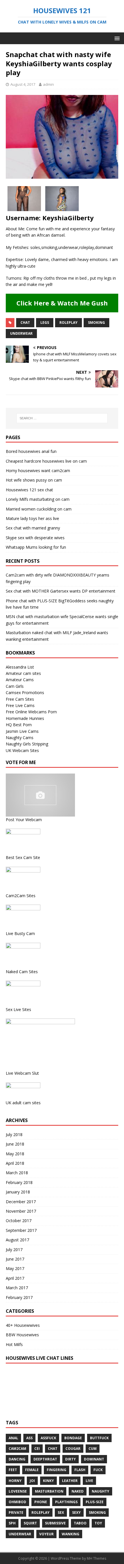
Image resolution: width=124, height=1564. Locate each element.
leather (70, 1480)
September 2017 (21, 1230)
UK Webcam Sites (22, 750)
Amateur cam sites (23, 673)
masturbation (49, 1491)
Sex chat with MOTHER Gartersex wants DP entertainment (60, 591)
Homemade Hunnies (25, 718)
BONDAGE (73, 1438)
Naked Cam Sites (22, 971)
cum (93, 1448)
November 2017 (21, 1211)
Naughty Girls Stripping (27, 744)
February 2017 (19, 1297)
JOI (32, 1480)
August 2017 (17, 1239)
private (16, 1512)
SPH (12, 1523)
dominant (94, 1459)
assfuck (48, 1438)
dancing (17, 1459)
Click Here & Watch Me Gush (62, 303)
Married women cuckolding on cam (39, 509)
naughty (100, 1491)
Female (32, 1469)
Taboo (80, 1523)
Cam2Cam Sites (20, 895)
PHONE (40, 1501)
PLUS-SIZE (95, 1501)
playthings (66, 1501)
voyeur (46, 1534)
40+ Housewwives (23, 1325)
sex (61, 1512)
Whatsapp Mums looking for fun (36, 547)
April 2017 (15, 1278)
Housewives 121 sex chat (29, 489)
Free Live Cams (20, 705)
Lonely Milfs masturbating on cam (37, 499)
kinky (48, 1480)
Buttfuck (99, 1438)
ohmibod (17, 1501)
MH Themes (96, 1558)
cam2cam (17, 1448)
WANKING (70, 1534)
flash (79, 1469)
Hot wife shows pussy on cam (34, 480)
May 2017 (15, 1268)
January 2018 (18, 1192)
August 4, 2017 (22, 84)
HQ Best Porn (19, 724)
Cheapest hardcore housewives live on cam (46, 461)
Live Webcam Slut (22, 1073)
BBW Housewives (22, 1334)
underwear (21, 333)
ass (29, 1438)
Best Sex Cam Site (23, 857)
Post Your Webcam (24, 819)
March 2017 (17, 1287)
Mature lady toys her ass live (32, 518)
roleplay (68, 322)
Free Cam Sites (20, 699)
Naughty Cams (19, 737)
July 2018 (14, 1134)
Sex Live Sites (18, 1009)
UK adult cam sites (23, 1102)
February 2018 (19, 1182)
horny (15, 1480)
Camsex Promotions (25, 692)
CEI (37, 1448)
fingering (56, 1469)
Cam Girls (15, 686)
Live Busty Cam (20, 933)
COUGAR (72, 1448)
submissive (55, 1523)
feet (13, 1469)
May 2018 (15, 1153)
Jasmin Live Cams (22, 731)
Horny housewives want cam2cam (38, 470)
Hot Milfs (14, 1344)
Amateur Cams (20, 679)
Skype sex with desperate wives (35, 537)
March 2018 (17, 1172)
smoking (96, 322)
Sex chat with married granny (33, 528)
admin (48, 84)
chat (25, 322)
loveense (18, 1491)
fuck (98, 1469)
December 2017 (21, 1201)
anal (13, 1438)
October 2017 (18, 1220)
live (89, 1480)
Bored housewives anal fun (31, 451)
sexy (76, 1512)
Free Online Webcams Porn (31, 711)
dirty (70, 1459)
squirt (30, 1523)
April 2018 (15, 1163)
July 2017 (14, 1249)
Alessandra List (20, 667)
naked (78, 1491)
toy (98, 1523)
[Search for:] (62, 418)
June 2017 (15, 1259)
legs (44, 322)
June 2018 (15, 1144)
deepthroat (45, 1459)
